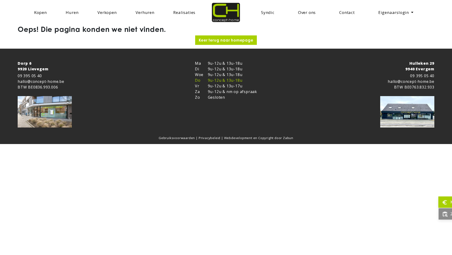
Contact (348, 12)
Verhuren (146, 12)
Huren (73, 12)
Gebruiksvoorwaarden (177, 138)
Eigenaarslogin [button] (394, 12)
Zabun (288, 138)
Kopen (41, 12)
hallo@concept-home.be (41, 81)
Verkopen (107, 12)
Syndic (268, 12)
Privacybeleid (210, 138)
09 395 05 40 (30, 75)
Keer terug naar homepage (226, 40)
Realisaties (185, 12)
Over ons (308, 12)
